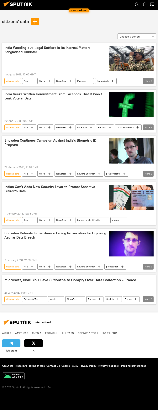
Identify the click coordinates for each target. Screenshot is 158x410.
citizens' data (15, 21)
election (102, 127)
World (42, 80)
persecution (112, 266)
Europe (92, 299)
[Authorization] (137, 4)
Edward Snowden (86, 173)
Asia (26, 80)
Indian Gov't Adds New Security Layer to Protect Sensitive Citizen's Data (49, 189)
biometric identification (89, 220)
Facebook (82, 127)
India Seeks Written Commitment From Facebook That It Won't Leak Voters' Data (53, 96)
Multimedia (110, 333)
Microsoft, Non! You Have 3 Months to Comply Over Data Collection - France (70, 280)
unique (115, 220)
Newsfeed (61, 80)
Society (110, 299)
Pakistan (81, 80)
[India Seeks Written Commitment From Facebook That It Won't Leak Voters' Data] (131, 104)
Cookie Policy (69, 365)
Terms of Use (37, 365)
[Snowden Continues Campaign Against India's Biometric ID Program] (131, 151)
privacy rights (113, 173)
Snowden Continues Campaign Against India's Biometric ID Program (50, 142)
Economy (51, 333)
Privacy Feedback (108, 365)
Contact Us (53, 365)
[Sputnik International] (19, 7)
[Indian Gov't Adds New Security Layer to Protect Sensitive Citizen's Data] (131, 197)
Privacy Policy (88, 365)
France (128, 299)
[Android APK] (14, 376)
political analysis (125, 127)
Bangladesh (103, 80)
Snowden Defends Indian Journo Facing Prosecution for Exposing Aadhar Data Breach (55, 235)
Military (68, 333)
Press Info (21, 365)
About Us (7, 365)
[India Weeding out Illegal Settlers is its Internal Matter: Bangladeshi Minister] (131, 58)
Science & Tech (31, 299)
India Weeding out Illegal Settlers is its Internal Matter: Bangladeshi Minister (47, 50)
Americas (21, 333)
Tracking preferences (133, 365)
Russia (36, 333)
